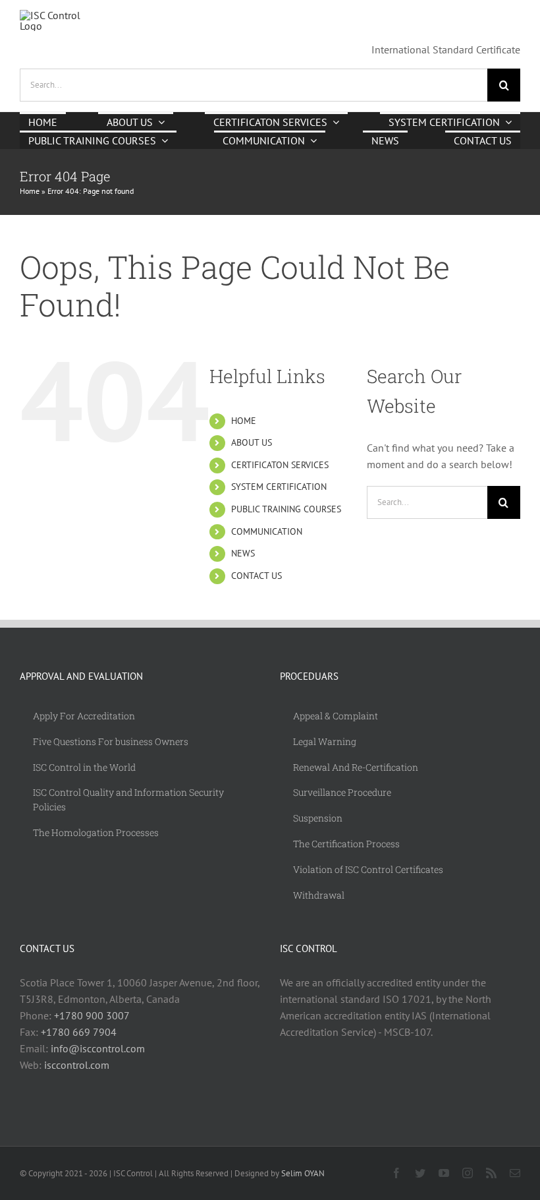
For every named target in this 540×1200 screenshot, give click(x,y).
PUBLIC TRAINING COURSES (286, 509)
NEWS (243, 553)
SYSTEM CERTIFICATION (279, 487)
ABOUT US (251, 442)
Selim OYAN (303, 1173)
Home (30, 191)
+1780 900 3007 (92, 1015)
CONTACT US (256, 576)
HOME (243, 421)
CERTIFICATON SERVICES (280, 465)
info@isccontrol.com (98, 1048)
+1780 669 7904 (79, 1031)
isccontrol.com (76, 1064)
